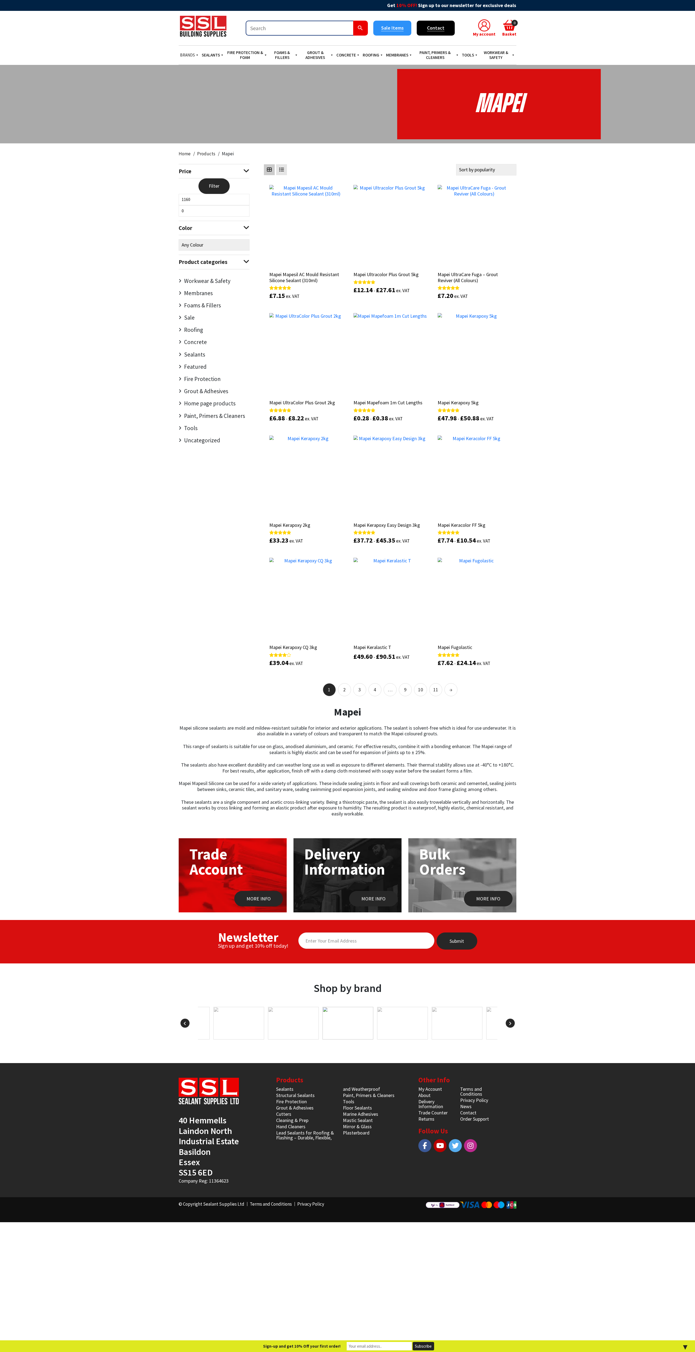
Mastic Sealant (358, 1120)
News (466, 1106)
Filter (214, 186)
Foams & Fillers (282, 55)
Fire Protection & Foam (245, 55)
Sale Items (392, 28)
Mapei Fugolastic (455, 647)
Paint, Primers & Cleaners (435, 55)
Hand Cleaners (290, 1126)
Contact (435, 28)
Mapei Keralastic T (372, 647)
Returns (426, 1119)
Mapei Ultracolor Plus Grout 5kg (386, 274)
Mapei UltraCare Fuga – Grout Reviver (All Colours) (468, 277)
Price (185, 171)
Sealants (211, 55)
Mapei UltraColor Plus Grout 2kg (302, 402)
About (424, 1095)
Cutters (283, 1114)
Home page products (210, 403)
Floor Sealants (357, 1108)
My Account (430, 1089)
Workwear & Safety (496, 55)
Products (206, 153)
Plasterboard (356, 1133)
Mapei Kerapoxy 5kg (458, 402)
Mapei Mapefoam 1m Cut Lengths (387, 402)
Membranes (397, 55)
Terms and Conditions (471, 1091)
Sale (189, 317)
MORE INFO (259, 899)
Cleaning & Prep (292, 1120)
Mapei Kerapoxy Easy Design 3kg (386, 525)
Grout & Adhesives (315, 55)
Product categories (203, 262)
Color (185, 228)
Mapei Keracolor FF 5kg (461, 525)
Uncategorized (202, 440)
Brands (187, 55)
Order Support (474, 1119)
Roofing (371, 55)
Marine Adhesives (360, 1114)
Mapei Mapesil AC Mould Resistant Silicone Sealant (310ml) (304, 277)
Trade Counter (433, 1113)
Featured (195, 366)
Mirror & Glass (357, 1126)
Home (185, 153)
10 (420, 689)
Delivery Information (430, 1104)
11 (435, 689)
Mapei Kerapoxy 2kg (289, 525)
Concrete (346, 55)
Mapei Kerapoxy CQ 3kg (293, 647)
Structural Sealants (295, 1095)
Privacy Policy (474, 1100)
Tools (468, 55)
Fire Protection (202, 379)
